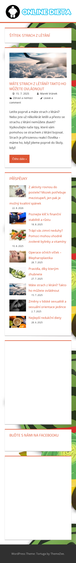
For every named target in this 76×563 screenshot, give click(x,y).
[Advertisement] (38, 382)
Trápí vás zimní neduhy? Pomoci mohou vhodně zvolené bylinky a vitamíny (47, 236)
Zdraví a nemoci (23, 98)
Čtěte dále (18, 159)
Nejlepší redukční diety (45, 318)
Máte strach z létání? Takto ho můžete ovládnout (37, 86)
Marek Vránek (48, 93)
